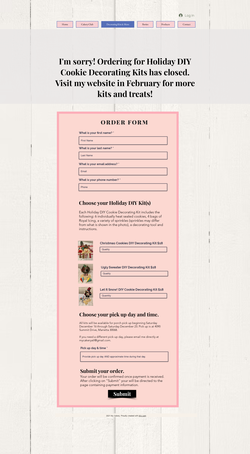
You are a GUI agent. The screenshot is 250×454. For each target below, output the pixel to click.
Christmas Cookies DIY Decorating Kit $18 (131, 243)
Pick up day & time (93, 348)
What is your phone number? (99, 179)
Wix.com (142, 416)
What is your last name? (95, 148)
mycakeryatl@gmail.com (94, 340)
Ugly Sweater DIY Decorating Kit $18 (128, 267)
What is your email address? (98, 164)
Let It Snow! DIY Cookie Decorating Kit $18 (131, 289)
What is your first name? (95, 132)
